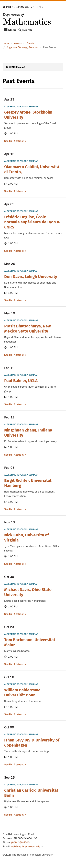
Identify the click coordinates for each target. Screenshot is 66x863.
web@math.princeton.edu (26, 846)
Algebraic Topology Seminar (22, 47)
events (18, 43)
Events (30, 43)
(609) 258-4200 (20, 842)
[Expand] (20, 67)
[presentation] (29, 441)
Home (6, 43)
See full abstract (14, 141)
